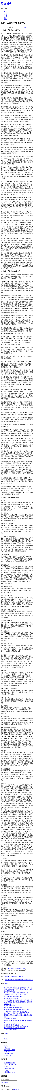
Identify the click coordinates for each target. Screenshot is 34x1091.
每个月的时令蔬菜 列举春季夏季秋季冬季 (17, 1013)
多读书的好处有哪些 (10, 1018)
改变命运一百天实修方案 (12, 1024)
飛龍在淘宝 (4, 1083)
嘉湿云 (6, 1039)
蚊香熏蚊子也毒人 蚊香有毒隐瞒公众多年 (17, 1009)
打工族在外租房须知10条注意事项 (14, 1028)
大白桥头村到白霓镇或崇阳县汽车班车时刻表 (19, 980)
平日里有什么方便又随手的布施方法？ (16, 993)
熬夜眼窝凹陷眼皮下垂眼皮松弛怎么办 (16, 1026)
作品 (5, 19)
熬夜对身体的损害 (9, 1005)
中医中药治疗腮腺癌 (10, 1029)
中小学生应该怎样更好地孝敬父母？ (15, 996)
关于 (5, 17)
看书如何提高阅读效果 (11, 998)
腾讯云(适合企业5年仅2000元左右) (9, 1048)
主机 (5, 13)
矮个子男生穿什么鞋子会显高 (13, 1007)
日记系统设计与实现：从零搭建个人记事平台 (18, 987)
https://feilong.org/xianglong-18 (16, 968)
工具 (5, 15)
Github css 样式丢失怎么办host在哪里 (15, 994)
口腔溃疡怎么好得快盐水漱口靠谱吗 (15, 1011)
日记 (25, 27)
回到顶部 (16, 1089)
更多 (6, 983)
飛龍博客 (6, 3)
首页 (5, 11)
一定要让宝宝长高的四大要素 (14, 976)
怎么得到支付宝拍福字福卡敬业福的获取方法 (18, 1000)
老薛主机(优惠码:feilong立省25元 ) (8, 1053)
